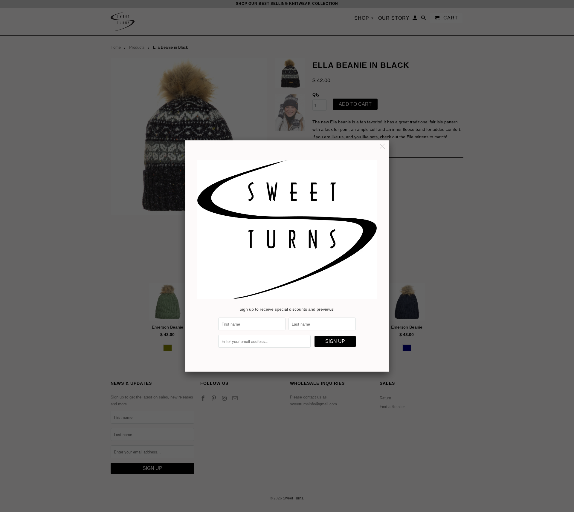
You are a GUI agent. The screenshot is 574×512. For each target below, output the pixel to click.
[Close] (382, 146)
